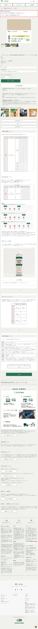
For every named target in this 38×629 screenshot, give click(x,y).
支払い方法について (4, 598)
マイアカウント (27, 593)
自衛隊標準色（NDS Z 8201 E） (8, 8)
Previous (8, 31)
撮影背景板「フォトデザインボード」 (30, 612)
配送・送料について (4, 595)
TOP (35, 627)
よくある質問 (32, 4)
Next (30, 31)
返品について (3, 596)
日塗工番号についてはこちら (9, 459)
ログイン (26, 596)
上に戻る (19, 374)
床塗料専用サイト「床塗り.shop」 (30, 611)
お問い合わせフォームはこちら (9, 475)
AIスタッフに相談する (8, 471)
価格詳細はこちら (3, 62)
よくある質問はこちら (8, 484)
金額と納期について (19, 120)
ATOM (16, 595)
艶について (19, 123)
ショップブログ (15, 593)
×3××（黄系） (15, 8)
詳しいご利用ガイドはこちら (9, 435)
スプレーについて (19, 4)
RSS (13, 595)
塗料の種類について (19, 126)
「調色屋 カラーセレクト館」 (9, 511)
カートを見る (27, 598)
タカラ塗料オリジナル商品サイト (30, 610)
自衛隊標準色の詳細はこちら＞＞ (22, 94)
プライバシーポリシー (4, 603)
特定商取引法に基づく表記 (5, 601)
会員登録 (26, 595)
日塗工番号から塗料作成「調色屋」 (30, 603)
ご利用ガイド (6, 4)
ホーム (2, 8)
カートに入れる (11, 80)
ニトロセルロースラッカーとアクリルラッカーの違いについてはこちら (19, 366)
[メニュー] (36, 1)
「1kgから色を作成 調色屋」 (9, 498)
